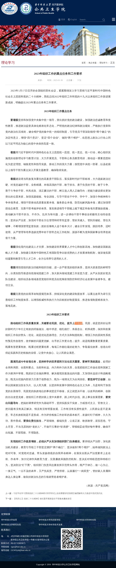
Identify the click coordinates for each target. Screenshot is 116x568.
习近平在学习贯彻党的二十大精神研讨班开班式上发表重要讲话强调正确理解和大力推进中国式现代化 (57, 493)
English (74, 19)
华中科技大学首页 (9, 520)
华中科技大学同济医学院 (49, 520)
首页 (84, 63)
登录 (63, 19)
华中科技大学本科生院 (86, 520)
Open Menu (113, 19)
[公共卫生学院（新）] (33, 14)
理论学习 (103, 63)
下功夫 (78, 323)
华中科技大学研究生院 (11, 525)
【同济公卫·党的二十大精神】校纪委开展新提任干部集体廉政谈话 (42, 499)
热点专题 (92, 63)
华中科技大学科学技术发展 (50, 525)
